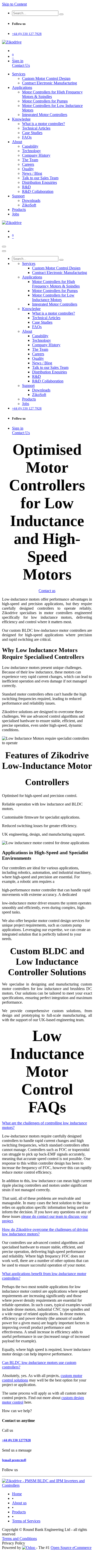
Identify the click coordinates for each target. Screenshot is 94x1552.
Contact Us (21, 65)
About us (19, 1503)
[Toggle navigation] (4, 246)
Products (19, 1512)
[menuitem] (18, 74)
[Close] (4, 251)
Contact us (47, 591)
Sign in (17, 61)
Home (17, 1494)
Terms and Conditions (19, 1538)
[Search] (61, 14)
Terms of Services (26, 1521)
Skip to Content (14, 4)
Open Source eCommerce (71, 1547)
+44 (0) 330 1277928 (16, 1440)
